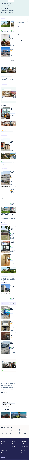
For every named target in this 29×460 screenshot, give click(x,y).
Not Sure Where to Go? (3, 441)
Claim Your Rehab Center (23, 450)
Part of (11, 49)
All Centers (2, 3)
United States (5, 3)
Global (10, 89)
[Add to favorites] (9, 35)
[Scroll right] (27, 18)
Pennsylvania (7, 3)
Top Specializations (24, 441)
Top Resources (3, 449)
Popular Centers (13, 441)
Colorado (12, 418)
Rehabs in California (3, 443)
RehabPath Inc (18, 457)
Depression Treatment (24, 443)
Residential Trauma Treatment (25, 446)
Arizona (2, 418)
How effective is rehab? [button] (19, 40)
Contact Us (22, 452)
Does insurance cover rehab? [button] (20, 35)
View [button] (2, 135)
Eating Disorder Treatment (24, 442)
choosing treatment (3, 383)
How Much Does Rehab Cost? (4, 453)
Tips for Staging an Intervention (4, 452)
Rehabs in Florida (3, 442)
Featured (3, 89)
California (6, 89)
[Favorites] (27, 1)
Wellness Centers (13, 446)
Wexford (5, 105)
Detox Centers (13, 443)
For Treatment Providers (24, 449)
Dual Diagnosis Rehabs (24, 445)
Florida (8, 89)
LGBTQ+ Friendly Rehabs (14, 445)
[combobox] (11, 1)
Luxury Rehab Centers (14, 442)
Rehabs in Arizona (3, 445)
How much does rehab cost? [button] (20, 37)
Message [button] (6, 135)
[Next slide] (14, 27)
